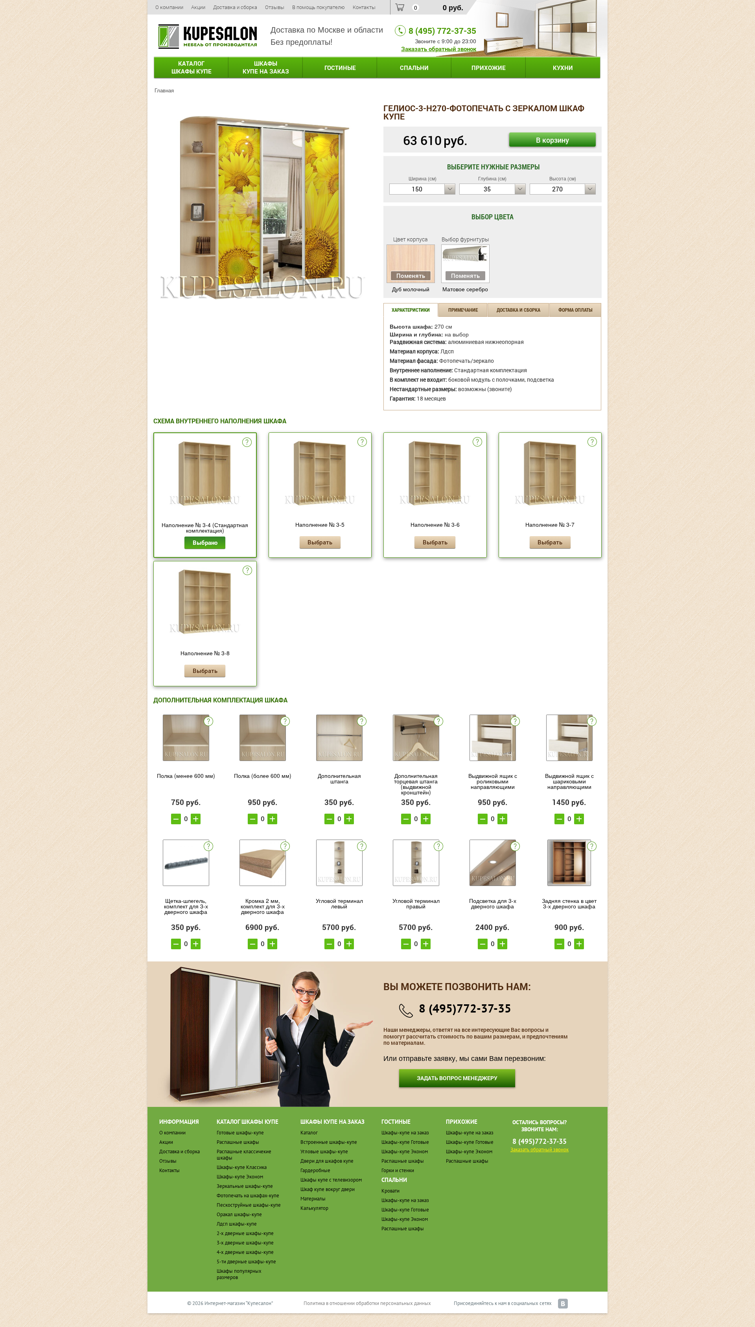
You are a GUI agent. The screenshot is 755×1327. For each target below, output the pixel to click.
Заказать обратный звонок (438, 49)
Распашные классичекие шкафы (244, 1154)
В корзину (552, 140)
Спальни (414, 68)
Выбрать (320, 542)
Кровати (390, 1190)
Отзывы (274, 7)
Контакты (364, 7)
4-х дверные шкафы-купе (245, 1252)
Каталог (191, 67)
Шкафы (266, 67)
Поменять (410, 275)
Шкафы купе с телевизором (331, 1179)
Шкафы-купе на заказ (405, 1132)
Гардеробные (315, 1170)
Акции (198, 7)
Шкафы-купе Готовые (405, 1142)
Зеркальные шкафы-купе (245, 1186)
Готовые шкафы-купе (240, 1132)
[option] (262, 208)
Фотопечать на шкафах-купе (248, 1195)
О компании (169, 7)
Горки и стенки (397, 1170)
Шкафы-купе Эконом (240, 1176)
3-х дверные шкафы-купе (245, 1242)
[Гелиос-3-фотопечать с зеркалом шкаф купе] (262, 207)
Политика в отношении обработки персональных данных (367, 1303)
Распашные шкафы (238, 1142)
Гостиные (340, 68)
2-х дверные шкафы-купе (245, 1233)
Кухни (563, 68)
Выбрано (205, 542)
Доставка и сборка (235, 7)
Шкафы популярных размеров (239, 1274)
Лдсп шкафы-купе (237, 1223)
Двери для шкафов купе (327, 1161)
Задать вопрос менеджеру (457, 1078)
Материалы (313, 1198)
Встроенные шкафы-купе (328, 1142)
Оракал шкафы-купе (239, 1214)
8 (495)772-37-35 (465, 1008)
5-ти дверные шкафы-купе (246, 1261)
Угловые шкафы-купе (324, 1151)
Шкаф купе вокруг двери (327, 1189)
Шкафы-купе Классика (242, 1167)
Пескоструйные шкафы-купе (249, 1205)
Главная (164, 90)
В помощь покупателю (318, 7)
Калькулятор (314, 1208)
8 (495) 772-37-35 (442, 30)
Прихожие (488, 68)
